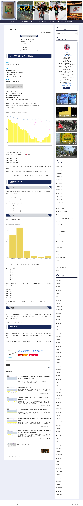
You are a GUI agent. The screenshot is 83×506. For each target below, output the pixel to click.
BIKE (25, 45)
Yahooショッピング (33, 355)
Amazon (26, 355)
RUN (25, 43)
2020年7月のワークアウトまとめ (29, 39)
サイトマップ (25, 504)
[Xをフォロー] (66, 88)
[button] (76, 33)
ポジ (67, 52)
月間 (8, 364)
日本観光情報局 (67, 84)
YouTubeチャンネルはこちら (67, 85)
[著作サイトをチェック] (64, 88)
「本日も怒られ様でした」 (66, 56)
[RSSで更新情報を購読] (69, 88)
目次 (26, 36)
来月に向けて (25, 49)
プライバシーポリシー (10, 504)
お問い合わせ (18, 504)
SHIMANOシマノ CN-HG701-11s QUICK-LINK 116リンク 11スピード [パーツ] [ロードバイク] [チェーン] (32, 351)
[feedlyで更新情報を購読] (68, 88)
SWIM (25, 47)
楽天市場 (20, 355)
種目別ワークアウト (26, 41)
